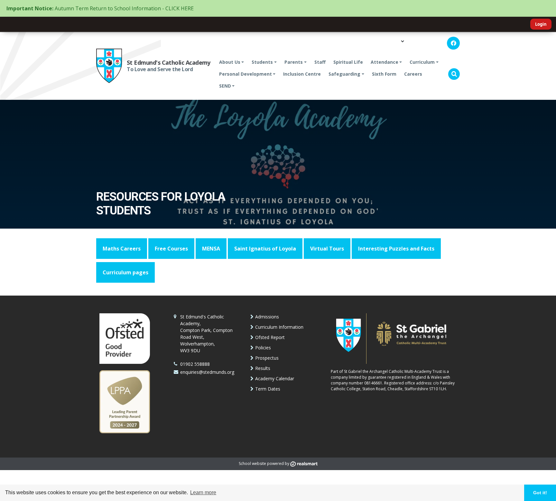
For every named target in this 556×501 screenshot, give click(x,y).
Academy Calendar (274, 378)
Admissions (267, 317)
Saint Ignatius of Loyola (265, 248)
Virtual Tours (327, 248)
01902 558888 (195, 364)
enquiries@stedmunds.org (207, 372)
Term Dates (267, 389)
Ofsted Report (270, 337)
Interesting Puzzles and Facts (396, 248)
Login (541, 24)
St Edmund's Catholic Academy (168, 62)
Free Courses (171, 248)
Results (262, 368)
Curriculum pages (125, 272)
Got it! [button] (540, 492)
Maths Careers (122, 248)
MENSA (211, 248)
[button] (454, 74)
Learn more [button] (203, 492)
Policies (263, 348)
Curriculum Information (279, 327)
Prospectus (267, 358)
